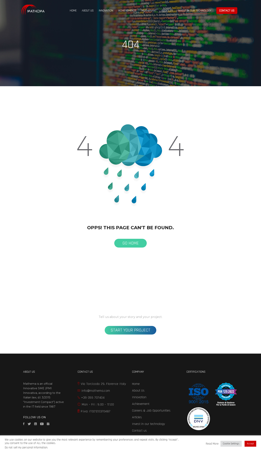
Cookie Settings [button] (231, 443)
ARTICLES (167, 11)
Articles (137, 417)
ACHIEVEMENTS (127, 11)
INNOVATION (106, 11)
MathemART (149, 11)
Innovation (139, 397)
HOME (73, 11)
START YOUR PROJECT (130, 330)
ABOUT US (88, 11)
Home (136, 384)
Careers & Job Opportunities (151, 410)
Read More (212, 444)
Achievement (140, 404)
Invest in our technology (148, 424)
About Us (138, 390)
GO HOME (130, 243)
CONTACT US (226, 11)
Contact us (139, 430)
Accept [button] (250, 443)
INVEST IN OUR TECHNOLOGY (194, 11)
